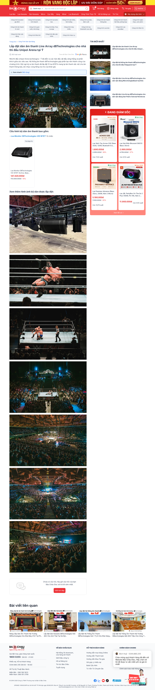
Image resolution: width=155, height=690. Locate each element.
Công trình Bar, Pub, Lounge (51, 28)
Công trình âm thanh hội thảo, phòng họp (120, 21)
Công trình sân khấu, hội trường (68, 21)
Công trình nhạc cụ (69, 35)
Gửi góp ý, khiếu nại (93, 662)
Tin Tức (115, 14)
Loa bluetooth (74, 14)
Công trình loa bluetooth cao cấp (86, 28)
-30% (104, 200)
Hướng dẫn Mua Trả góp (95, 659)
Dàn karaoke (34, 14)
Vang (58, 14)
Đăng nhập (114, 8)
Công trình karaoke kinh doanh (34, 21)
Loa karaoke (22, 14)
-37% (131, 152)
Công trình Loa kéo (103, 28)
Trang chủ (12, 42)
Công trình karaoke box (52, 21)
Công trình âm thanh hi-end (17, 28)
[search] (87, 8)
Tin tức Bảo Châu (62, 664)
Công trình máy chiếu (69, 28)
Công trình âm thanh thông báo (103, 21)
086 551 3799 (23, 674)
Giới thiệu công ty (62, 658)
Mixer (64, 14)
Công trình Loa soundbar (120, 28)
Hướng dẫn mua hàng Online (97, 653)
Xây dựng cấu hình (135, 14)
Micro (43, 14)
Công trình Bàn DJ (138, 28)
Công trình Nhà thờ (34, 35)
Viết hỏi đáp (59, 590)
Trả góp (128, 8)
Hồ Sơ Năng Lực (104, 14)
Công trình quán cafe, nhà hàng (34, 28)
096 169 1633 (23, 672)
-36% (104, 152)
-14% (24, 179)
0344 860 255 (14, 665)
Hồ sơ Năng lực (62, 661)
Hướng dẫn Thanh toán (95, 656)
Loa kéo (12, 14)
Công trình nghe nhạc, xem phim (138, 21)
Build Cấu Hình (91, 665)
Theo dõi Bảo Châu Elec (66, 54)
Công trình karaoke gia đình (17, 21)
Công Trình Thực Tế (88, 14)
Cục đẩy (50, 14)
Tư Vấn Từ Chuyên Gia (95, 669)
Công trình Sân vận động (17, 35)
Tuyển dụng (60, 667)
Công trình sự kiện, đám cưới (86, 21)
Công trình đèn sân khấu (52, 35)
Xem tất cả (118, 213)
